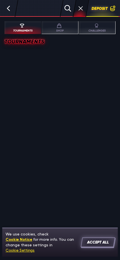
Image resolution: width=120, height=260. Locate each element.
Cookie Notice (19, 239)
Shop (60, 30)
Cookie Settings (20, 250)
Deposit (100, 8)
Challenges (97, 30)
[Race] (80, 8)
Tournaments (23, 30)
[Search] (67, 8)
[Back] (8, 8)
